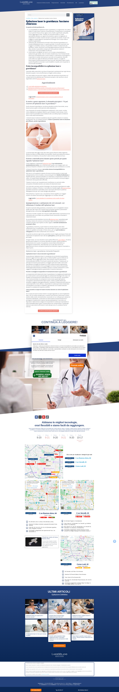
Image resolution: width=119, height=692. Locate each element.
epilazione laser (41, 79)
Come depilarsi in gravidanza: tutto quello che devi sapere (46, 199)
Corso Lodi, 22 (80, 466)
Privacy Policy (69, 684)
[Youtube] (43, 417)
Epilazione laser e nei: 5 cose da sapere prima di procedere (46, 97)
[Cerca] (68, 14)
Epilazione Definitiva (59, 595)
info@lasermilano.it (77, 683)
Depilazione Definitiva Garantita (43, 2)
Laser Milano (61, 240)
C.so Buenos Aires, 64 (83, 458)
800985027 (53, 684)
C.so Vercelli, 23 (80, 462)
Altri (76, 2)
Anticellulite (62, 2)
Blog (32, 18)
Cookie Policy (77, 684)
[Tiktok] (47, 417)
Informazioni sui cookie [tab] (78, 339)
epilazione (36, 18)
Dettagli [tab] (59, 339)
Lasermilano (81, 2)
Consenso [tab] (41, 339)
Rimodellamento (70, 2)
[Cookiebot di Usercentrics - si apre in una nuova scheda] (80, 336)
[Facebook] (36, 417)
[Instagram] (40, 417)
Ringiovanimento (55, 2)
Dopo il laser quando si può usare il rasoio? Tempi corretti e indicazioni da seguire (82, 637)
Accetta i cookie (77, 355)
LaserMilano (28, 18)
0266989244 (44, 684)
